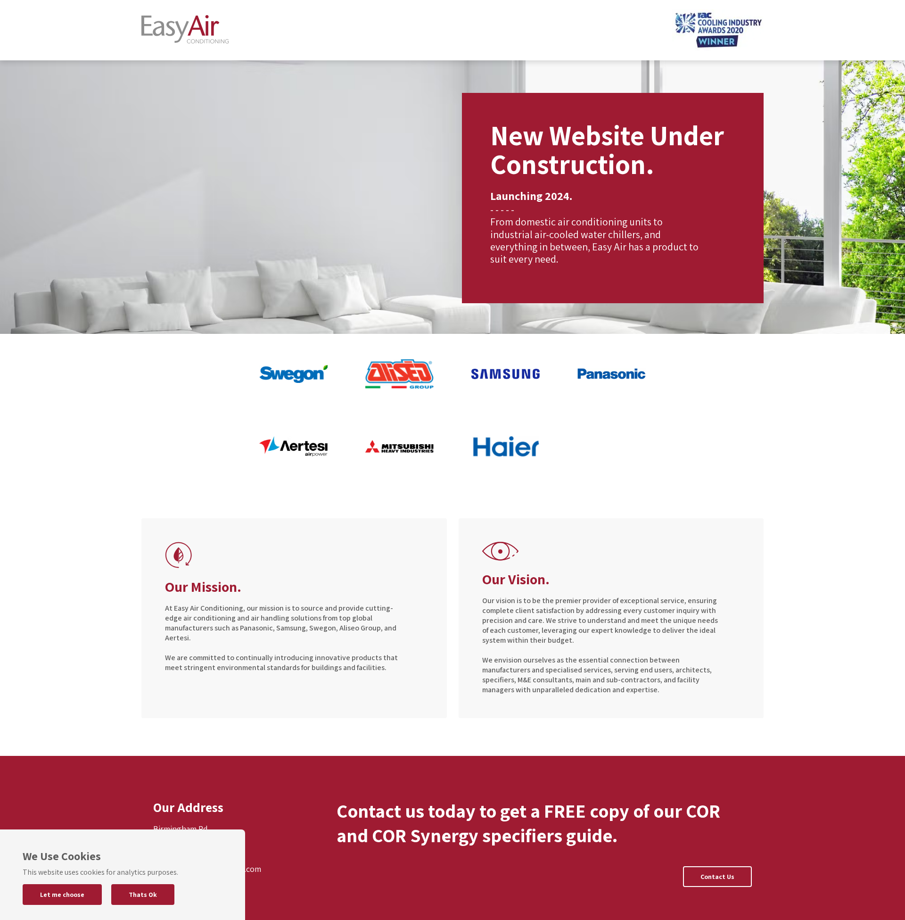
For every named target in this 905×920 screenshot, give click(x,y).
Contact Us (717, 876)
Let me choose (62, 894)
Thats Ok (143, 894)
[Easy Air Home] (185, 30)
